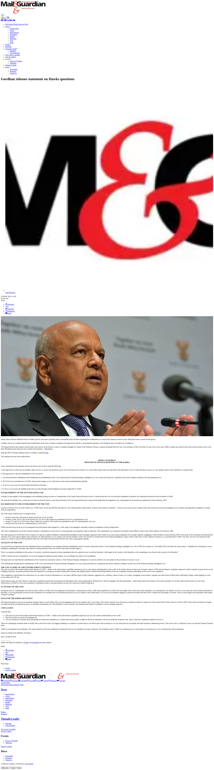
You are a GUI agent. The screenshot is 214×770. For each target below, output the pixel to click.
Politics (3, 712)
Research (8, 758)
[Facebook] (2, 21)
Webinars (8, 743)
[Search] (8, 18)
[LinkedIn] (5, 21)
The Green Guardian (8, 729)
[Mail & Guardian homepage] (107, 7)
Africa (7, 696)
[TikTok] (9, 21)
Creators (7, 683)
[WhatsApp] (12, 21)
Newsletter (9, 756)
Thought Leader (10, 718)
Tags (2, 683)
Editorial (8, 724)
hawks (7, 668)
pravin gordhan (10, 670)
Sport (7, 708)
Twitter (26, 642)
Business (4, 714)
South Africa (9, 694)
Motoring (8, 704)
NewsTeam (29, 764)
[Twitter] (11, 21)
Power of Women (11, 741)
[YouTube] (14, 21)
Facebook (35, 642)
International (9, 698)
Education (8, 700)
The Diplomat (10, 726)
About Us (8, 760)
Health (7, 702)
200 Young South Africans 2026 (12, 685)
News (4, 689)
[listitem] (5, 681)
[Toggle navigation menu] (2, 15)
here (46, 453)
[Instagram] (3, 21)
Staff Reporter (10, 293)
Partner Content (6, 746)
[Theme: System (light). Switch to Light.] (4, 18)
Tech (7, 706)
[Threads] (7, 21)
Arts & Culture (6, 731)
